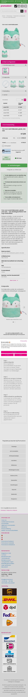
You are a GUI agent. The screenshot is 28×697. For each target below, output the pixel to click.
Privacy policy (23, 341)
